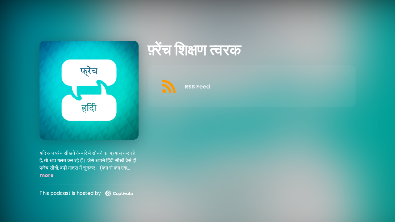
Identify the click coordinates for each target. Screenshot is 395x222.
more (46, 175)
